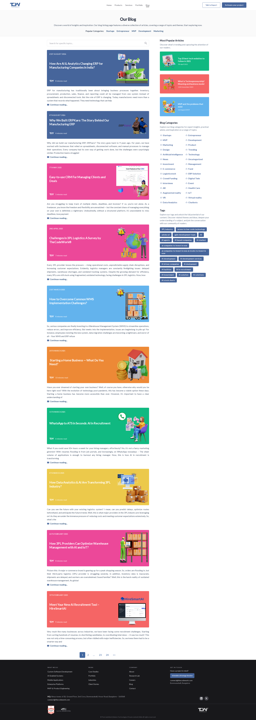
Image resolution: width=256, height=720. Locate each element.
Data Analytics (170, 202)
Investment (168, 164)
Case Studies (93, 672)
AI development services (191, 259)
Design (166, 149)
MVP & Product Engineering (58, 688)
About (131, 672)
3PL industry (167, 229)
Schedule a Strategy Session (182, 676)
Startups (110, 31)
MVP (134, 31)
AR (164, 188)
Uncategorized (195, 159)
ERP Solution (194, 173)
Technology (194, 154)
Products (118, 5)
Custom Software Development (59, 672)
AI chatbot (201, 240)
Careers (132, 680)
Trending (192, 149)
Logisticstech (169, 173)
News (165, 159)
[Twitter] (206, 698)
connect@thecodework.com (181, 680)
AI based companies (183, 240)
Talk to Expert (211, 5)
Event (191, 183)
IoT (190, 192)
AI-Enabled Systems (55, 676)
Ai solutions (198, 275)
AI (201, 235)
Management (194, 164)
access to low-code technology (191, 229)
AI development (168, 259)
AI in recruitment (183, 269)
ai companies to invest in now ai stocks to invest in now (184, 252)
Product (192, 145)
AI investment (168, 275)
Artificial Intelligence (173, 154)
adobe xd (166, 235)
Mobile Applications (55, 680)
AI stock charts (168, 280)
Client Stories (93, 684)
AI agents (166, 240)
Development (145, 31)
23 (100, 654)
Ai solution (183, 275)
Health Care (194, 188)
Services (128, 5)
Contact (132, 688)
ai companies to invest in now (174, 245)
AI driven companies (170, 264)
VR (164, 197)
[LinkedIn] (201, 698)
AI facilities (166, 269)
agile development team (184, 235)
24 (107, 654)
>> (114, 654)
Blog (147, 5)
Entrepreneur (123, 31)
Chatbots (193, 202)
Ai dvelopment (190, 264)
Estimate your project (234, 5)
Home (109, 5)
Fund (190, 169)
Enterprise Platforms (55, 684)
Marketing (158, 31)
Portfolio (139, 5)
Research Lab (134, 676)
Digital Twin (194, 178)
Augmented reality (172, 192)
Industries (92, 680)
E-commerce (169, 169)
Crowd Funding (170, 178)
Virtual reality (195, 197)
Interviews (168, 183)
